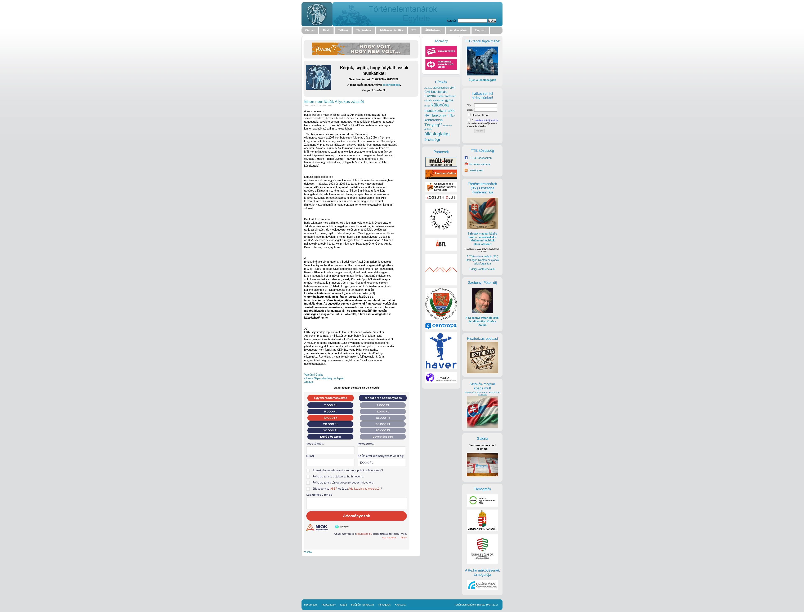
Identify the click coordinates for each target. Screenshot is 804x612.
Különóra (439, 105)
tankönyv (439, 115)
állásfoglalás (437, 133)
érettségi (432, 139)
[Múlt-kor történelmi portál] (441, 165)
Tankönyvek (475, 170)
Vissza (308, 552)
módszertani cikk (439, 110)
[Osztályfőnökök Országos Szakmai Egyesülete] (441, 190)
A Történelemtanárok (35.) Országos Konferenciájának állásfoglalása (482, 260)
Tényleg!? (433, 125)
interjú (427, 106)
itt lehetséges (391, 84)
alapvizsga (428, 88)
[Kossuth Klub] (441, 199)
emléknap (438, 100)
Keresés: (452, 20)
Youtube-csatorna (479, 164)
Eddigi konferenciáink (482, 269)
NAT (427, 115)
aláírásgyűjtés (441, 87)
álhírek (428, 129)
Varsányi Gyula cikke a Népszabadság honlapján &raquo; (324, 378)
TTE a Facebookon (480, 157)
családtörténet (446, 96)
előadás (428, 100)
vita (450, 125)
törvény (445, 126)
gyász (449, 100)
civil (452, 87)
